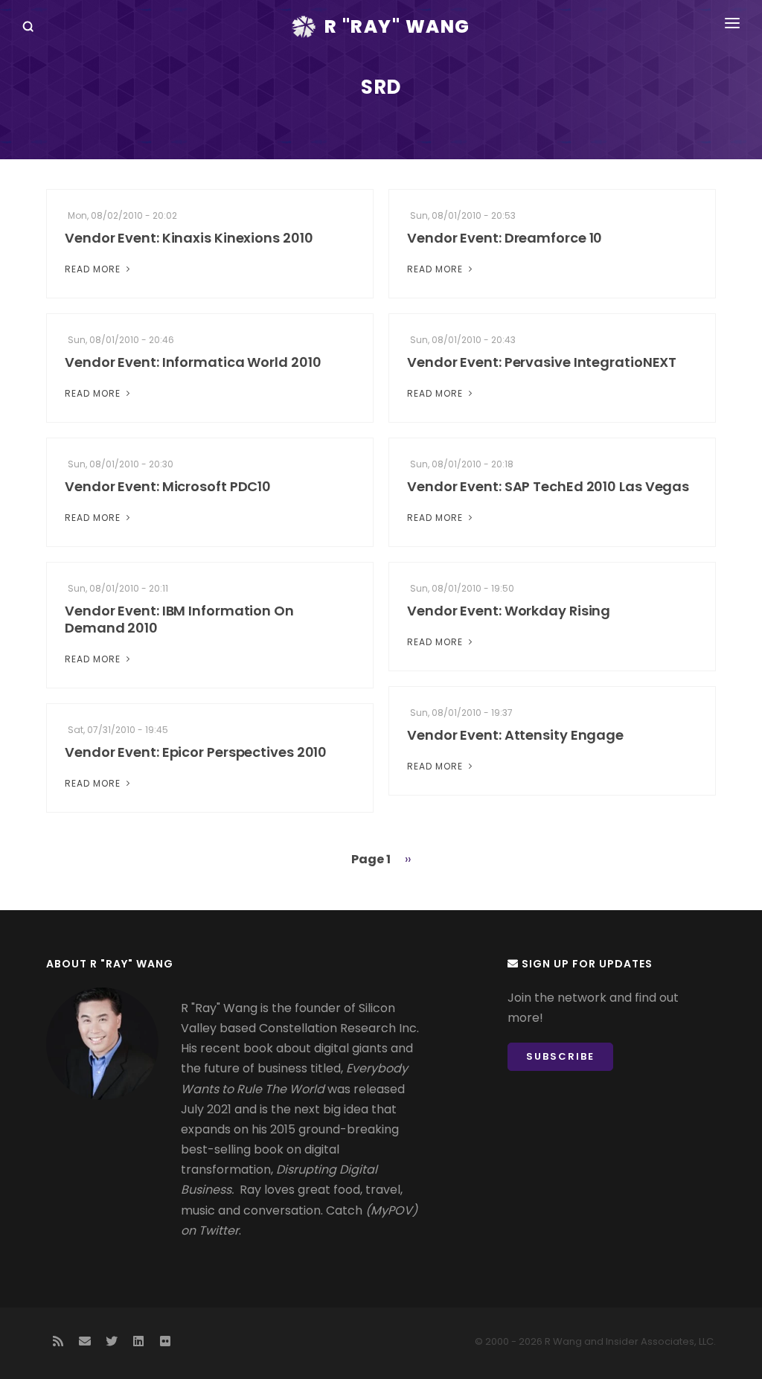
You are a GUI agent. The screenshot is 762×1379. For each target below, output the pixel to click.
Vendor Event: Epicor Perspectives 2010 (196, 752)
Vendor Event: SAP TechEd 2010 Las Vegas (548, 486)
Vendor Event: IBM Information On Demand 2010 (179, 619)
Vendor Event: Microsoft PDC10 (168, 486)
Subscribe (560, 1056)
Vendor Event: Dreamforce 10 (504, 237)
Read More (94, 269)
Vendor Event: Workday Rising (508, 610)
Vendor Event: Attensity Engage (515, 735)
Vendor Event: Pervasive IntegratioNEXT (541, 362)
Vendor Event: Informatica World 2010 (193, 362)
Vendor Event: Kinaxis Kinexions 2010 (189, 237)
